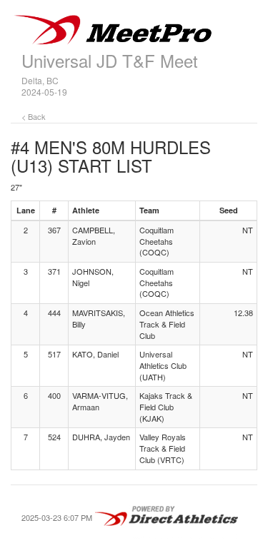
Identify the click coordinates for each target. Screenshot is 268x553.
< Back (33, 116)
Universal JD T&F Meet (109, 60)
